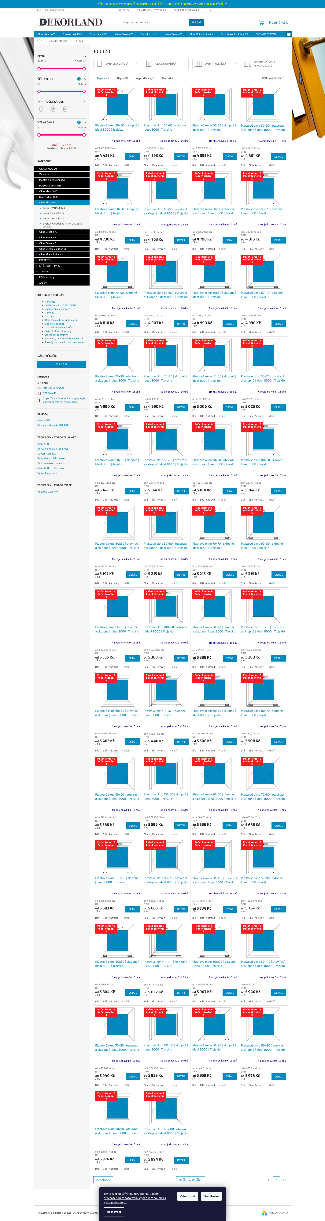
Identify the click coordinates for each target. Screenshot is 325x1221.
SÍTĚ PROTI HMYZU (50, 266)
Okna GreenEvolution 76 (52, 249)
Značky (43, 283)
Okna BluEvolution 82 (51, 254)
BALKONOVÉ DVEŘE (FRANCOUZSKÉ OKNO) (62, 225)
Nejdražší (122, 78)
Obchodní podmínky (56, 335)
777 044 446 (49, 393)
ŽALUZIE (43, 272)
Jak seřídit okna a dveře (58, 327)
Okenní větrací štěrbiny (58, 331)
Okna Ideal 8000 (48, 203)
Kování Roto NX (46, 453)
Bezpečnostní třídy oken (51, 458)
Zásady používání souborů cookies (64, 342)
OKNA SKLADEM (48, 169)
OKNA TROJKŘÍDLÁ (53, 219)
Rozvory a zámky (47, 491)
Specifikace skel (54, 324)
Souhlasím (211, 1196)
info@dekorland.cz (54, 388)
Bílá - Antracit (110, 165)
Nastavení (114, 1212)
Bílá (97, 165)
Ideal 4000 (43, 420)
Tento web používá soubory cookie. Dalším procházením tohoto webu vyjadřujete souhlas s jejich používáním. (135, 1198)
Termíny (49, 313)
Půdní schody (46, 277)
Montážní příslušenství (52, 180)
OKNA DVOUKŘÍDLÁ (53, 213)
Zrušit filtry (60, 145)
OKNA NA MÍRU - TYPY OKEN (151, 10)
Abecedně (168, 78)
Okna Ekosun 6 (47, 238)
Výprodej (44, 174)
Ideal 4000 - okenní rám (51, 468)
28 (284, 1180)
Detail (132, 156)
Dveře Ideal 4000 (48, 197)
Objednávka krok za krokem (61, 320)
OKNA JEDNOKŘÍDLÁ (54, 208)
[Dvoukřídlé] (53, 109)
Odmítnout (187, 1196)
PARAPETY (45, 260)
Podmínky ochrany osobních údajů (64, 338)
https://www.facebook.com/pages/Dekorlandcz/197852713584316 (64, 400)
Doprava (49, 316)
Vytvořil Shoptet (278, 1213)
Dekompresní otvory (49, 463)
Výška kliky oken (47, 472)
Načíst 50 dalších (190, 1179)
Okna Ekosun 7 (47, 243)
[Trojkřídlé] (65, 109)
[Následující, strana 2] (276, 1179)
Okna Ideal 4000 (48, 191)
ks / (61, 364)
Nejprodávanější (145, 78)
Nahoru (105, 1179)
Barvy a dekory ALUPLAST (52, 425)
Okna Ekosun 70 (48, 232)
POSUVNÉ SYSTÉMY (50, 186)
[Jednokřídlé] (41, 109)
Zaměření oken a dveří (187, 10)
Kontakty (123, 10)
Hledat (196, 22)
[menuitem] (46, 34)
